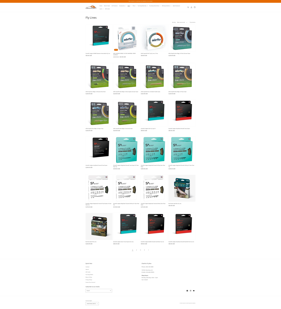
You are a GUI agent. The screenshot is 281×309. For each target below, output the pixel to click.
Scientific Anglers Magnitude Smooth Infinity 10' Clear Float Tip (181, 166)
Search (87, 269)
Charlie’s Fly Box (185, 303)
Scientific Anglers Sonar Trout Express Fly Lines (123, 241)
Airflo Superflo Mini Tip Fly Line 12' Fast (149, 53)
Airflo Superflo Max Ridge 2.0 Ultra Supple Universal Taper (125, 91)
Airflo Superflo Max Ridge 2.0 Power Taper (178, 91)
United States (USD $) (91, 303)
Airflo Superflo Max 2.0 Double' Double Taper (150, 91)
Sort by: (174, 22)
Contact (87, 267)
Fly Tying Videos (89, 274)
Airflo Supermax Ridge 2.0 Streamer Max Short (96, 91)
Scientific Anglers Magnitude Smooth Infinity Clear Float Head (153, 166)
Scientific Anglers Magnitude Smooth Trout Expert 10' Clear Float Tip (126, 166)
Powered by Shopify (191, 303)
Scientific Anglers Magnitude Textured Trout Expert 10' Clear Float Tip (98, 204)
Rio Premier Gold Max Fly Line (175, 203)
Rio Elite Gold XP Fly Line (91, 241)
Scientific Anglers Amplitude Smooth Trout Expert (179, 128)
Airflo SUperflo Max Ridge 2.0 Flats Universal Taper (179, 53)
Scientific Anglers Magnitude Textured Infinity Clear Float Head (153, 204)
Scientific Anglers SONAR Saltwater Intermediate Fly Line (98, 53)
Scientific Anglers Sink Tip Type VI (148, 128)
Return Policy (89, 277)
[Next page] (148, 250)
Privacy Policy (89, 279)
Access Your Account (90, 282)
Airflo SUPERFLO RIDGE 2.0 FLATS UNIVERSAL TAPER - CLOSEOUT (124, 54)
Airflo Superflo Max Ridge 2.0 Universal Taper (123, 128)
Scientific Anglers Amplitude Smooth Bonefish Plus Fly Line (181, 241)
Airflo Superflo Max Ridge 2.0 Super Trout (94, 128)
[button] (122, 5)
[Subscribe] (110, 290)
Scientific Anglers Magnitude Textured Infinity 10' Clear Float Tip (126, 204)
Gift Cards (88, 272)
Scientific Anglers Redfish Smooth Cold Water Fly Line (152, 241)
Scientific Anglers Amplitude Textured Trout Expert (96, 165)
